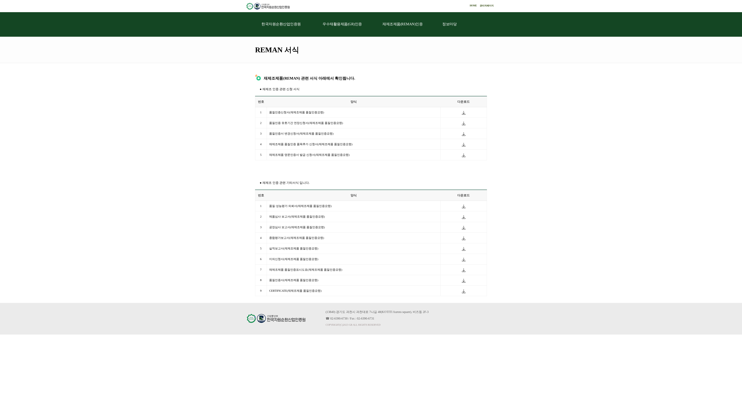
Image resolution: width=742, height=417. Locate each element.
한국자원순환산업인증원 (281, 24)
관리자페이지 (487, 5)
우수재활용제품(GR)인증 (342, 24)
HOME (473, 5)
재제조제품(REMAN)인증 (402, 24)
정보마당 (449, 24)
